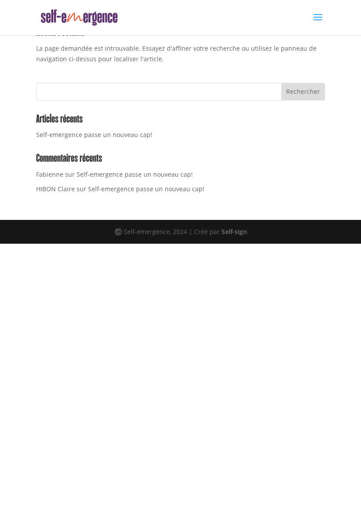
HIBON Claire (55, 189)
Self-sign (234, 231)
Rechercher (303, 91)
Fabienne (49, 174)
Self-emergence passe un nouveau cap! (94, 134)
